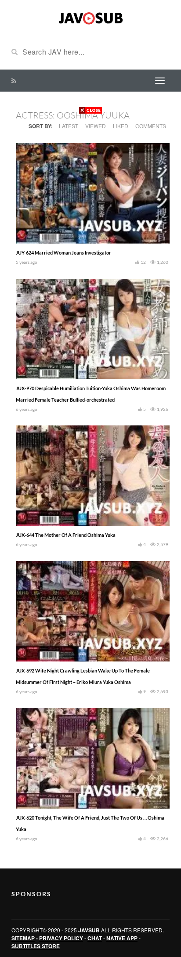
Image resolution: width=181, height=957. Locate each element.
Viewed (95, 125)
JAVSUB (89, 930)
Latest (68, 125)
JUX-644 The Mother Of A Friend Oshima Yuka (66, 535)
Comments (150, 125)
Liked (120, 125)
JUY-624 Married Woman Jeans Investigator (63, 252)
